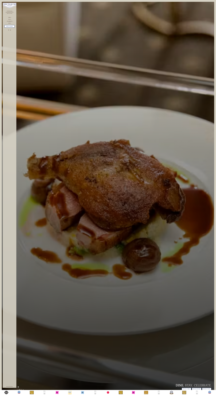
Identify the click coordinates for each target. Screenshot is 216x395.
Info (9, 23)
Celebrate (9, 21)
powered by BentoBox (11, 386)
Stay (9, 19)
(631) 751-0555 (9, 13)
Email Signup (9, 26)
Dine (9, 17)
